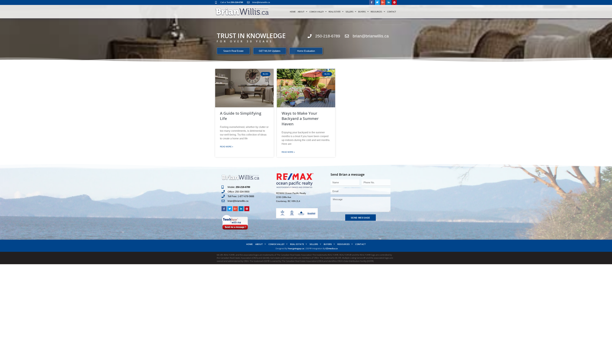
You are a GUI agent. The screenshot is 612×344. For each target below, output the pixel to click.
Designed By (282, 248)
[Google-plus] (383, 2)
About (301, 11)
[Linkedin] (388, 2)
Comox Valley (316, 11)
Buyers (362, 11)
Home (293, 11)
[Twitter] (377, 2)
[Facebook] (371, 2)
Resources (376, 11)
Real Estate (335, 11)
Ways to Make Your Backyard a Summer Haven (300, 118)
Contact (391, 11)
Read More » (226, 147)
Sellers (349, 11)
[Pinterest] (394, 2)
